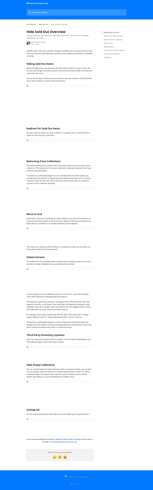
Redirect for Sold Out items (113, 36)
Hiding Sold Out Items (111, 32)
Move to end (108, 43)
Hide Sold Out (44, 24)
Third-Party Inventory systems (114, 50)
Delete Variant (109, 47)
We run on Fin (77, 484)
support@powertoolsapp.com (65, 442)
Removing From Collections (113, 40)
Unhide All (107, 57)
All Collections (31, 24)
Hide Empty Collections (112, 54)
